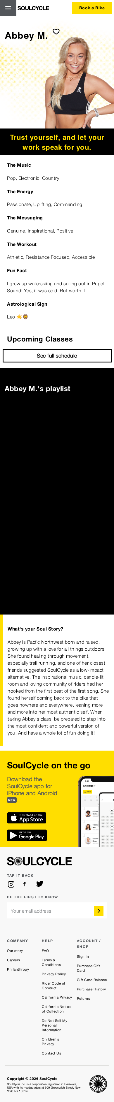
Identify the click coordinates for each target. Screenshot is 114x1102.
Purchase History (91, 989)
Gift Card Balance (92, 980)
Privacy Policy (54, 974)
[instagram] (11, 884)
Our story (15, 951)
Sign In (83, 957)
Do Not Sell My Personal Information (54, 1025)
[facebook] (25, 884)
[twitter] (39, 884)
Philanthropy (18, 969)
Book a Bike (92, 7)
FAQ (45, 951)
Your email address (31, 911)
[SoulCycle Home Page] (33, 8)
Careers (13, 960)
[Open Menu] (8, 8)
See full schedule (57, 356)
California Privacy (57, 997)
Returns (83, 999)
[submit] (56, 31)
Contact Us (51, 1053)
